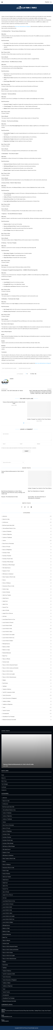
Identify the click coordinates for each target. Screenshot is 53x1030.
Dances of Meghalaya (26, 549)
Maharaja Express (26, 643)
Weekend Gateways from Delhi (26, 719)
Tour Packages (4, 784)
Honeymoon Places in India (26, 586)
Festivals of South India (26, 558)
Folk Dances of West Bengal (26, 564)
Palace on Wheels (26, 658)
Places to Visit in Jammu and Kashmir (26, 668)
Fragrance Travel (26, 570)
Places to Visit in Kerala (26, 671)
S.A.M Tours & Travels (26, 1028)
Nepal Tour (26, 655)
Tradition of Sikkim (26, 701)
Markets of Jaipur (26, 649)
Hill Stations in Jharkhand (26, 573)
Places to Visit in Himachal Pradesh (26, 664)
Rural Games (26, 683)
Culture (26, 540)
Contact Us (3, 790)
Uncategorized (26, 713)
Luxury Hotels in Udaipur (26, 640)
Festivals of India (26, 552)
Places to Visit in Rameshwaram (26, 677)
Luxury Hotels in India (26, 628)
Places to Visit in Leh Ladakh (26, 674)
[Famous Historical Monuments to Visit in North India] (26, 751)
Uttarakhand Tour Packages (26, 716)
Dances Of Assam (26, 546)
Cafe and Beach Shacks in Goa (26, 528)
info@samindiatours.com (6, 1016)
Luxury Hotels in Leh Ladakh (26, 634)
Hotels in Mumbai (26, 592)
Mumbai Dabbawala (26, 652)
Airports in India (26, 519)
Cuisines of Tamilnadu (26, 537)
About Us (3, 778)
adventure (26, 516)
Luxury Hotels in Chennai (26, 622)
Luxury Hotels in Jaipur (26, 631)
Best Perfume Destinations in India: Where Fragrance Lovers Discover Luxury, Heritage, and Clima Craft (13, 492)
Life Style (26, 616)
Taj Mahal (26, 686)
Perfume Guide (26, 661)
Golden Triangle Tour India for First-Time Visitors (39, 419)
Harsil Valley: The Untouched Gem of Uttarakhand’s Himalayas (37, 497)
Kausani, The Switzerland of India (9, 496)
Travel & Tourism (26, 710)
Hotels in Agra (26, 589)
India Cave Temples (26, 595)
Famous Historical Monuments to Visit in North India (14, 402)
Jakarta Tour (26, 604)
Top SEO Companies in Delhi (26, 692)
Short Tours (4, 781)
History (26, 580)
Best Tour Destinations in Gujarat (9, 368)
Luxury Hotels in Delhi (26, 625)
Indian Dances (26, 598)
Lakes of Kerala (26, 610)
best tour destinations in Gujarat (43, 363)
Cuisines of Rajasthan (26, 534)
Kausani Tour (26, 607)
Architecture (26, 522)
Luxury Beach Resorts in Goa (26, 619)
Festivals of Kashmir (26, 555)
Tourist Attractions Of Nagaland (26, 698)
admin (11, 378)
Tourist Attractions (26, 695)
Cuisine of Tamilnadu (26, 531)
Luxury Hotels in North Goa (26, 637)
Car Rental (3, 787)
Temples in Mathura (26, 689)
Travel (26, 707)
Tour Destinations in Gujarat (25, 368)
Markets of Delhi (26, 646)
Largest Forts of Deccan (26, 613)
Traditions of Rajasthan (26, 704)
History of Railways (26, 583)
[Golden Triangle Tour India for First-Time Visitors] (39, 409)
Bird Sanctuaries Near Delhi (26, 525)
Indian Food (26, 601)
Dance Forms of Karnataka (26, 543)
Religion (26, 680)
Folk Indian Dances (26, 567)
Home (2, 775)
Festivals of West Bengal (26, 561)
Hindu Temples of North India (26, 576)
